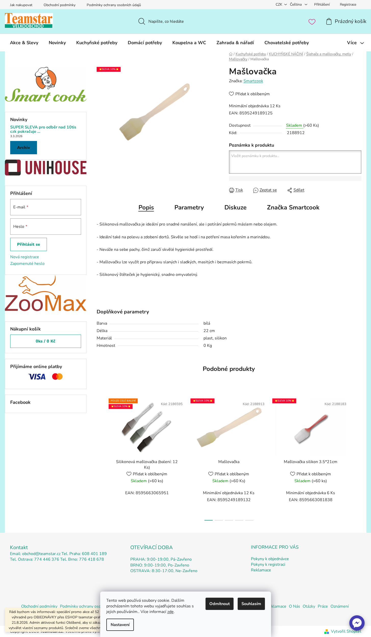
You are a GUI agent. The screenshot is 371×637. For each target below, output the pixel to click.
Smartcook (253, 81)
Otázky (309, 606)
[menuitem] (24, 42)
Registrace (348, 4)
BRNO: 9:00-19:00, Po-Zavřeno (159, 565)
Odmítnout (219, 604)
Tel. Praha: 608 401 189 (84, 554)
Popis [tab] (146, 207)
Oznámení (339, 606)
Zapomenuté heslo (27, 263)
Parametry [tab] (189, 207)
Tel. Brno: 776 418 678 (82, 559)
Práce (323, 606)
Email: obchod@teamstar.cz (35, 554)
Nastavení (120, 625)
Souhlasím (251, 604)
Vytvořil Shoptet (346, 631)
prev (101, 458)
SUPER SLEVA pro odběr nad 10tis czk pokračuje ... (43, 129)
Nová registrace (24, 257)
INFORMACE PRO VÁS (275, 547)
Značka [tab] (293, 207)
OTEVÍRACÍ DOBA (151, 547)
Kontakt (19, 547)
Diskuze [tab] (235, 207)
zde (170, 612)
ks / (45, 341)
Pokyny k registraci (268, 564)
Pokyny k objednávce (270, 559)
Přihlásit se (28, 244)
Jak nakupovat (21, 5)
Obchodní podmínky (59, 5)
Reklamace (261, 570)
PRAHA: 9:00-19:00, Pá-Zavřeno (161, 559)
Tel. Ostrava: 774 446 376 (34, 559)
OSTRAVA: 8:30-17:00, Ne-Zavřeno (163, 571)
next (357, 458)
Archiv (23, 147)
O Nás (294, 606)
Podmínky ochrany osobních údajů (114, 5)
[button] (357, 623)
